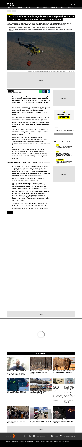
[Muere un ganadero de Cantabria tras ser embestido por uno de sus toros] (64, 363)
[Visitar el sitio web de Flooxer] (73, 436)
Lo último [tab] (67, 141)
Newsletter (71, 7)
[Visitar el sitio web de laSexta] (30, 436)
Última (61, 4)
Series (62, 7)
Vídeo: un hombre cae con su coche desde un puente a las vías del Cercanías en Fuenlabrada (39, 392)
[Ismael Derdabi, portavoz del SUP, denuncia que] (18, 363)
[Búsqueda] (74, 4)
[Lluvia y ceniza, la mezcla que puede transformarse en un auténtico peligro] (41, 363)
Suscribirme (64, 134)
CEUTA (58, 151)
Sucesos (14, 10)
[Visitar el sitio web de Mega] (43, 436)
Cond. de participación (66, 441)
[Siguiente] (75, 1)
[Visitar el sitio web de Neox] (34, 436)
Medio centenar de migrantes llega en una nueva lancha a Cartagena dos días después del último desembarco (69, 388)
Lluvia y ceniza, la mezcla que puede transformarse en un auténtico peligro (40, 372)
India (58, 144)
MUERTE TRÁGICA (60, 159)
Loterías (28, 7)
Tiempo (37, 7)
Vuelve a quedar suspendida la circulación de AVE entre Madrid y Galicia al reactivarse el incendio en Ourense (35, 27)
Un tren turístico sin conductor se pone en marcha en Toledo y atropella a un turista (40, 421)
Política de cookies (57, 441)
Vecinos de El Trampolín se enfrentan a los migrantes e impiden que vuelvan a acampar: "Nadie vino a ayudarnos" (64, 155)
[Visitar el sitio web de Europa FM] (56, 436)
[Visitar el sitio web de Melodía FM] (61, 436)
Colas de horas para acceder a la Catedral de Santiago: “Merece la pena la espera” (16, 421)
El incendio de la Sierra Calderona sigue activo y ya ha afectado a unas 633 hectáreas (63, 421)
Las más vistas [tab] (58, 141)
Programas (45, 7)
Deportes (19, 7)
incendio (10, 212)
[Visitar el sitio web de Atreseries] (48, 436)
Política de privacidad (49, 441)
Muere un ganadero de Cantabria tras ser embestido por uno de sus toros (64, 162)
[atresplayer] (68, 4)
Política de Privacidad (67, 130)
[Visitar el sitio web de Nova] (39, 436)
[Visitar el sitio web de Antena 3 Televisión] (25, 436)
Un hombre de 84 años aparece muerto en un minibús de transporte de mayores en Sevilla (57, 388)
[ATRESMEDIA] (10, 436)
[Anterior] (7, 1)
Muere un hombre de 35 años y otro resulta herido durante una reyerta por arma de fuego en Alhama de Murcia (16, 393)
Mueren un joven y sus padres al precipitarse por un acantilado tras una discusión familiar (64, 147)
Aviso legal (43, 441)
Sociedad (41, 354)
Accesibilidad (43, 443)
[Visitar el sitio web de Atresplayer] (67, 436)
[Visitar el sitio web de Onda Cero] (52, 436)
